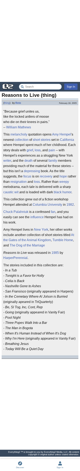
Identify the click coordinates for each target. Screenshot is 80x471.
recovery (46, 176)
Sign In (71, 86)
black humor (62, 192)
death (28, 160)
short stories (41, 139)
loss (38, 150)
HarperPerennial (15, 258)
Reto (18, 103)
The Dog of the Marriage (27, 245)
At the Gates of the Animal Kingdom (38, 237)
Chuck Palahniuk (15, 211)
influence (37, 217)
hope (63, 176)
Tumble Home (63, 240)
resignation (18, 181)
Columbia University (47, 204)
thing (7, 103)
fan (53, 211)
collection (22, 139)
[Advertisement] (40, 41)
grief (30, 150)
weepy (64, 181)
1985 (55, 252)
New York (41, 229)
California (67, 139)
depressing (32, 171)
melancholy (18, 134)
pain (52, 150)
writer (7, 160)
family (52, 160)
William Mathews (18, 127)
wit (16, 192)
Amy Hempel (61, 134)
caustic (8, 192)
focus (27, 176)
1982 (70, 204)
